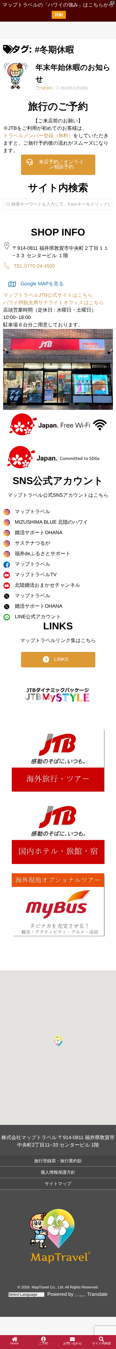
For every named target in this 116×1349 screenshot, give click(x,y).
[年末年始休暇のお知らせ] (15, 75)
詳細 (59, 14)
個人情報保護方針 (58, 1172)
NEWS (46, 88)
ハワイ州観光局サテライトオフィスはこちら (53, 302)
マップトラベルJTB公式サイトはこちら (48, 295)
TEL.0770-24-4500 (34, 266)
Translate (97, 1294)
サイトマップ (58, 1183)
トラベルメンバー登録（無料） (38, 135)
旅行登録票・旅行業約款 (58, 1160)
